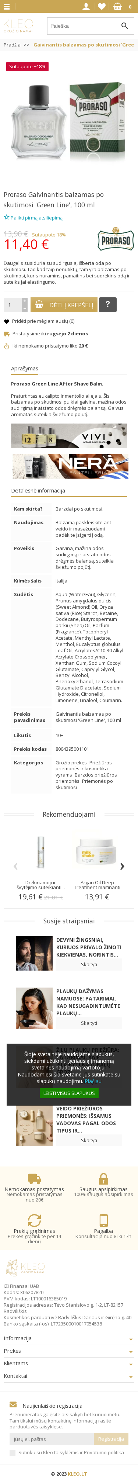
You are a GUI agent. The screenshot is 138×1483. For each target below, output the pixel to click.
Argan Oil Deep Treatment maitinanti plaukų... (97, 887)
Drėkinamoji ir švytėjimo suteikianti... (41, 885)
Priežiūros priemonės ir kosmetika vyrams (84, 768)
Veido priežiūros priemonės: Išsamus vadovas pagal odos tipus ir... (86, 1119)
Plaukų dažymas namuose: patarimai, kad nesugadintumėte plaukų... (88, 1002)
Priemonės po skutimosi (84, 784)
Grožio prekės (72, 762)
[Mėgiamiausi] (102, 6)
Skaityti (89, 964)
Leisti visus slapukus (69, 1093)
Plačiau (93, 1081)
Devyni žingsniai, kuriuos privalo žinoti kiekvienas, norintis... (88, 947)
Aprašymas (24, 368)
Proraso (15, 194)
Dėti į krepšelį (71, 305)
